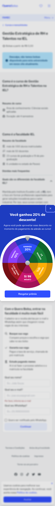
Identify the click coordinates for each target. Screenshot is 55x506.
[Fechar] (50, 208)
